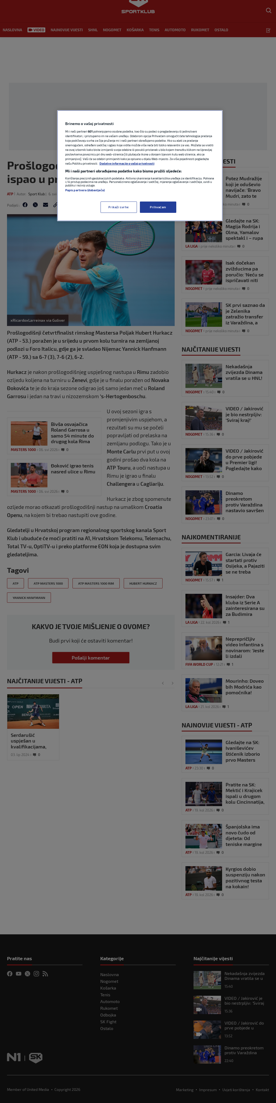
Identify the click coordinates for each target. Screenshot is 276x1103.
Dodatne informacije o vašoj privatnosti (126, 163)
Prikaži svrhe (118, 207)
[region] (140, 165)
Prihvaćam (158, 207)
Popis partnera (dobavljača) (85, 190)
